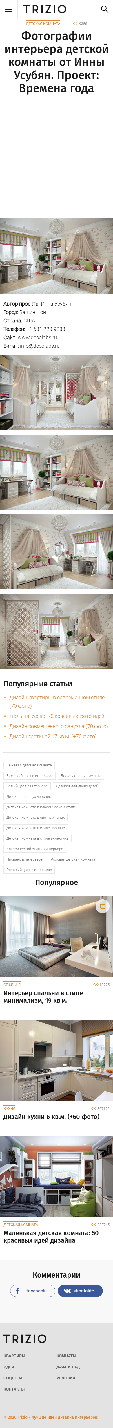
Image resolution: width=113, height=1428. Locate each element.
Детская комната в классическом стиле (41, 807)
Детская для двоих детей (77, 786)
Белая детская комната (81, 775)
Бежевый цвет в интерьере (29, 775)
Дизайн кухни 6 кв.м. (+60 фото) (51, 1117)
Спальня (12, 985)
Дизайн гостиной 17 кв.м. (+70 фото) (53, 736)
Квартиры (14, 1356)
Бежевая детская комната (29, 765)
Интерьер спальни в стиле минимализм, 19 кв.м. (43, 996)
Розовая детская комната (73, 859)
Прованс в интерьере (24, 859)
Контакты (14, 1389)
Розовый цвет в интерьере (29, 870)
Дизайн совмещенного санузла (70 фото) (58, 726)
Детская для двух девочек (28, 796)
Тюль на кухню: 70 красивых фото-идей (56, 716)
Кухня (9, 1108)
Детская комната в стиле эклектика (37, 838)
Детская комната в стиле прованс (35, 828)
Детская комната (43, 23)
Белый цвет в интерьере (27, 786)
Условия (66, 1378)
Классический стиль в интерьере (34, 849)
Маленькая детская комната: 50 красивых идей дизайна (51, 1236)
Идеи (8, 1367)
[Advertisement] (56, 157)
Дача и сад (68, 1367)
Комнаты (66, 1356)
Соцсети (12, 1378)
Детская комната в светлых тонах (35, 817)
